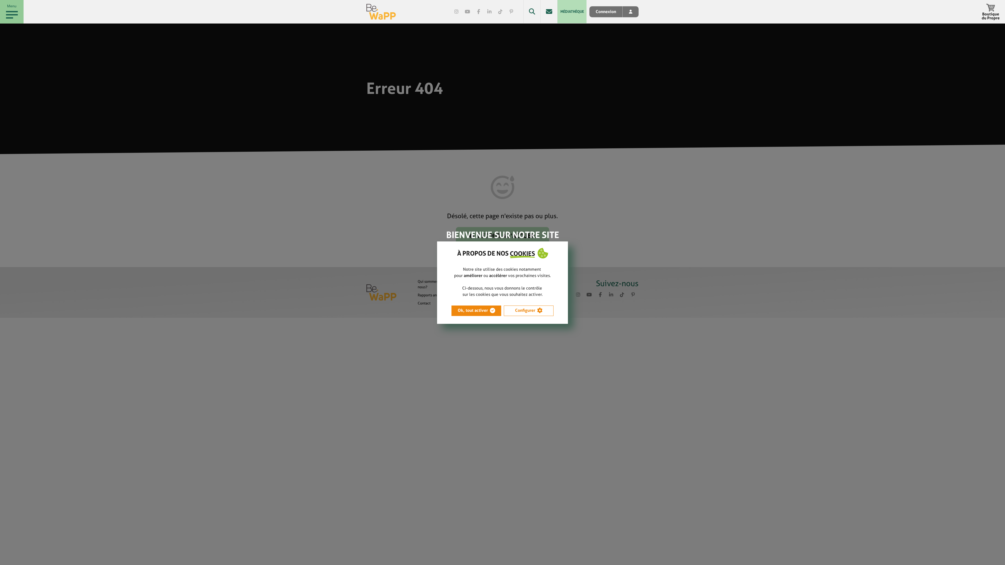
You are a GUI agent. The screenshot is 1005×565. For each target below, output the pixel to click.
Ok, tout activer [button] (473, 310)
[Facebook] (478, 11)
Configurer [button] (525, 310)
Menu (11, 6)
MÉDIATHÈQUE (572, 11)
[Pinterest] (511, 11)
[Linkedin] (489, 11)
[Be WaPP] (381, 12)
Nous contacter (548, 11)
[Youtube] (467, 11)
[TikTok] (500, 11)
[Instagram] (456, 11)
